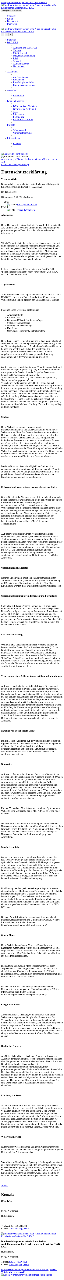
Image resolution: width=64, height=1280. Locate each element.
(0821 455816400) (18, 1261)
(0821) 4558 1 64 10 (27, 204)
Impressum (12, 24)
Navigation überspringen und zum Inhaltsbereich (24, 2)
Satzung (17, 61)
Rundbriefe (18, 95)
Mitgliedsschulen (21, 53)
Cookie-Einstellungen (15, 164)
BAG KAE (12, 42)
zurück (4, 1185)
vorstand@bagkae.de (26, 210)
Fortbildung (18, 117)
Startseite (11, 16)
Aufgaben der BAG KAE (25, 47)
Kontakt (17, 143)
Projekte (11, 125)
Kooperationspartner (16, 101)
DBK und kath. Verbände (25, 106)
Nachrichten (19, 66)
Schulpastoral (19, 130)
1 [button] (1, 162)
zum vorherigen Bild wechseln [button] (15, 159)
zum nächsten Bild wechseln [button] (43, 159)
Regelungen (18, 79)
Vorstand (17, 50)
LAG (15, 58)
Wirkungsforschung (22, 133)
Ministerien (18, 114)
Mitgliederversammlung (24, 55)
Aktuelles (11, 90)
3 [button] (4, 162)
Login (10, 18)
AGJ (15, 111)
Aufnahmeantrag (21, 63)
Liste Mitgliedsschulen (23, 82)
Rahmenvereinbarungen (24, 85)
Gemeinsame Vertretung (24, 109)
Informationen (13, 138)
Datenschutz (13, 21)
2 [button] (3, 162)
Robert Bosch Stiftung (23, 119)
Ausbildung (12, 71)
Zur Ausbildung (20, 77)
